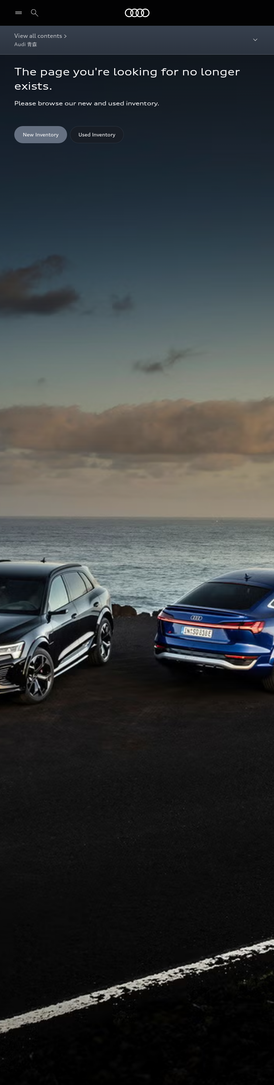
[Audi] (137, 13)
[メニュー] (20, 13)
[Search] (34, 12)
